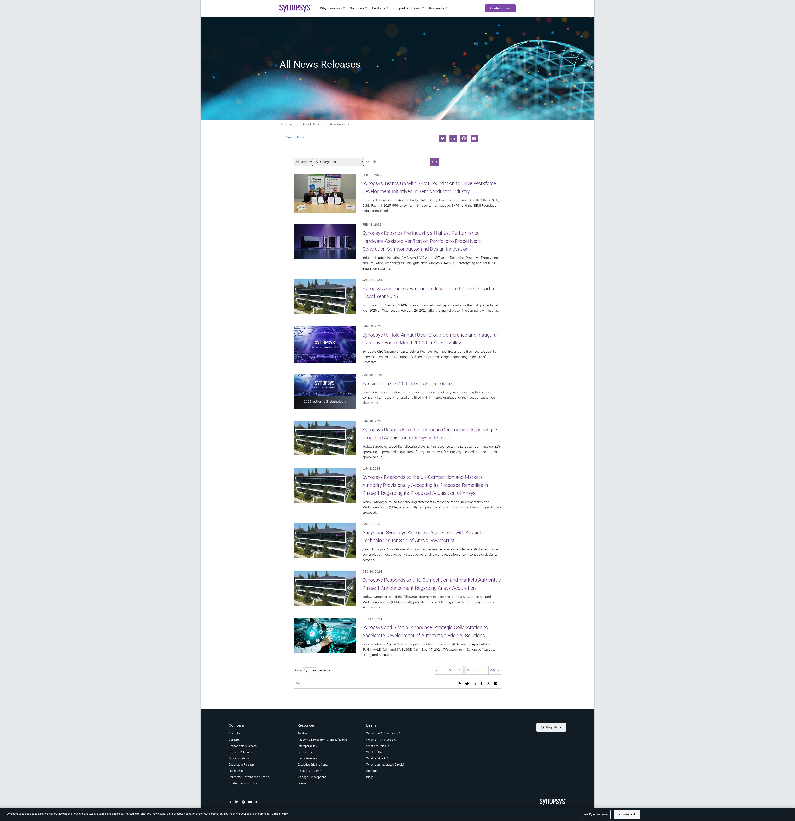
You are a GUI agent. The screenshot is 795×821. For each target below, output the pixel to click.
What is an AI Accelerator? (383, 733)
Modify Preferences (596, 814)
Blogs (300, 137)
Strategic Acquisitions (243, 783)
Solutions (357, 8)
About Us (309, 124)
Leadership (236, 770)
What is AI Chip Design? (381, 739)
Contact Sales (500, 8)
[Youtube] (250, 802)
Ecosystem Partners (242, 764)
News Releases (307, 758)
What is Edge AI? (377, 758)
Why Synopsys (331, 8)
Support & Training (407, 8)
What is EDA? (374, 752)
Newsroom (338, 124)
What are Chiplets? (378, 746)
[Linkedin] (236, 802)
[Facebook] (243, 802)
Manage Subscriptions (312, 777)
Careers (234, 739)
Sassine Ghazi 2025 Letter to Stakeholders (407, 383)
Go (434, 162)
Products (378, 8)
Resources (436, 8)
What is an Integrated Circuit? (385, 764)
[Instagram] (256, 802)
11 (480, 670)
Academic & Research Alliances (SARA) (322, 739)
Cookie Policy (280, 813)
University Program (310, 770)
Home (283, 124)
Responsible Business (243, 746)
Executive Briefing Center (313, 764)
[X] (230, 802)
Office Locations (239, 758)
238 (492, 670)
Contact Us (305, 752)
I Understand (627, 814)
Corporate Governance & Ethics (249, 777)
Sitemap (303, 783)
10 (474, 670)
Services (303, 733)
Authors (371, 770)
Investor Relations (240, 752)
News (290, 137)
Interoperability (307, 746)
